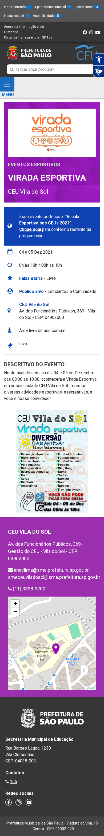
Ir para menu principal (52, 7)
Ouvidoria (11, 32)
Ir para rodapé (16, 16)
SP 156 (47, 37)
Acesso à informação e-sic (24, 27)
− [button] (15, 611)
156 (13, 781)
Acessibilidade (46, 16)
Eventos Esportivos (34, 164)
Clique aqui (30, 229)
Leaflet (90, 688)
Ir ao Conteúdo (17, 7)
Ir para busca (86, 7)
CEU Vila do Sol (28, 191)
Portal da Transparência (21, 37)
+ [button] (15, 603)
